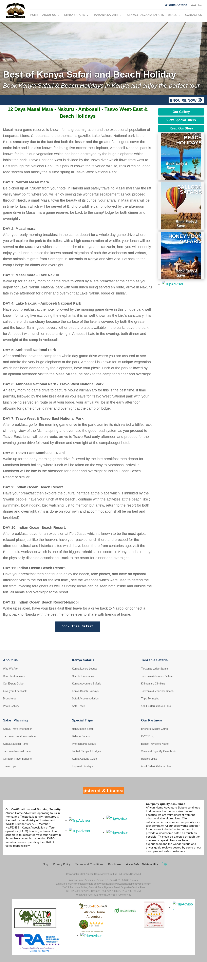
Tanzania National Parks (17, 751)
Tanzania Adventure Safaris (157, 676)
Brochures (114, 864)
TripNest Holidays (82, 766)
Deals (172, 14)
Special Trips (82, 720)
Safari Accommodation (85, 698)
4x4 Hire (196, 5)
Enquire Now (183, 100)
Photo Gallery (11, 706)
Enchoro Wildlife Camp (154, 728)
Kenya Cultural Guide (84, 758)
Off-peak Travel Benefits (17, 758)
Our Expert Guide (13, 683)
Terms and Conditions (89, 864)
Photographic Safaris (84, 743)
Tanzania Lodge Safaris (155, 668)
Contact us (193, 14)
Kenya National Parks (16, 743)
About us (10, 660)
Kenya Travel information (17, 728)
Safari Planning (15, 720)
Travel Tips (9, 766)
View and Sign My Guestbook (158, 751)
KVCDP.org (147, 736)
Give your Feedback (15, 691)
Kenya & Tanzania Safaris (145, 14)
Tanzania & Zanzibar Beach (157, 691)
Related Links (149, 758)
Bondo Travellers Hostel (155, 743)
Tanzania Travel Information (19, 736)
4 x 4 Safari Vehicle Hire (156, 706)
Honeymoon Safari (83, 728)
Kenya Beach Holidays (85, 691)
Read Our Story (181, 128)
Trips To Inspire (150, 698)
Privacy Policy (62, 864)
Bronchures (9, 698)
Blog (45, 864)
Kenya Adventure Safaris (86, 683)
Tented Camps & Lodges (86, 751)
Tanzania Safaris (106, 14)
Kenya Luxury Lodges (84, 668)
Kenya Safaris (74, 14)
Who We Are (10, 668)
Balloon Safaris (81, 736)
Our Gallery (181, 112)
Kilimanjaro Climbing (153, 683)
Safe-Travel (79, 706)
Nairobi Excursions (83, 676)
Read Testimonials (14, 676)
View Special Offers (181, 120)
